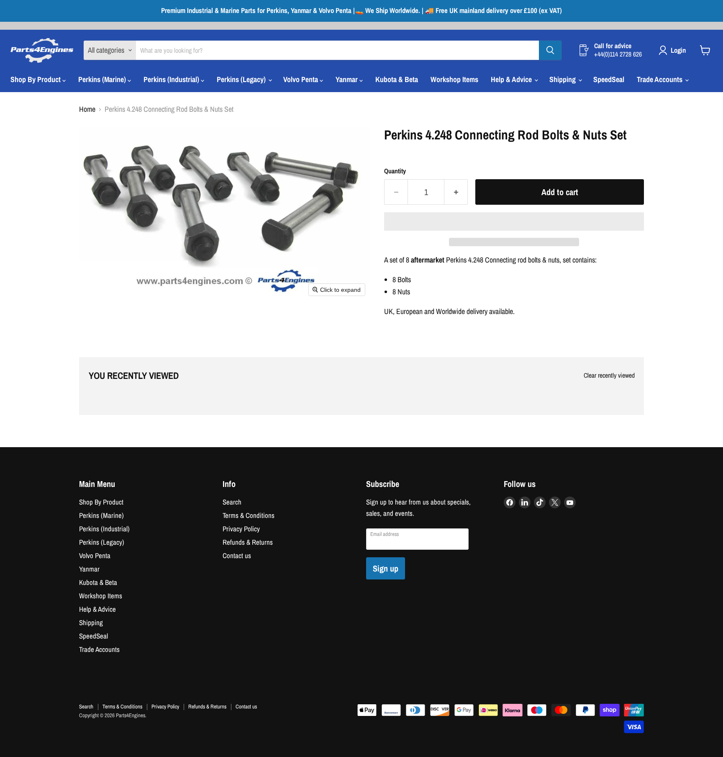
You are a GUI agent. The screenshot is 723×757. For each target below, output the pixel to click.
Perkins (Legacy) (242, 79)
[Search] (550, 50)
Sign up (385, 568)
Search (232, 502)
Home (87, 109)
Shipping (563, 79)
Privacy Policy (241, 528)
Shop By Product (36, 79)
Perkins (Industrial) (172, 79)
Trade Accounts (660, 79)
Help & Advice (512, 79)
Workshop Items (454, 79)
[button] (514, 221)
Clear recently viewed (609, 375)
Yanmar (347, 79)
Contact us (237, 555)
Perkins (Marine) (103, 79)
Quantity (395, 171)
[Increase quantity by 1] (456, 192)
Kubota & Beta (396, 79)
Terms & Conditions (248, 515)
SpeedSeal (608, 79)
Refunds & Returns (248, 542)
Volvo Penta (301, 79)
